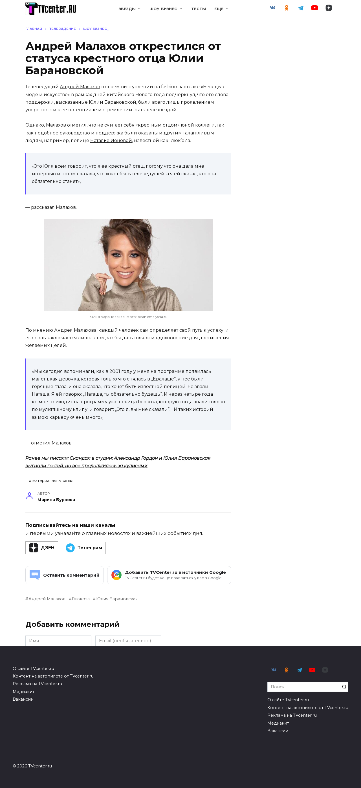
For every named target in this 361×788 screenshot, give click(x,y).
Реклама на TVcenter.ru (37, 683)
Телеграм (90, 547)
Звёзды (127, 9)
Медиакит (23, 691)
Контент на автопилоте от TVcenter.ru (53, 676)
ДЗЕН (47, 547)
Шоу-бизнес (163, 9)
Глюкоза (81, 598)
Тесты (198, 9)
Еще (219, 9)
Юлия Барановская (116, 598)
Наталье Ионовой (111, 140)
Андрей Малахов (80, 86)
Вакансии (23, 699)
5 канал (66, 480)
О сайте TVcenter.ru (33, 668)
